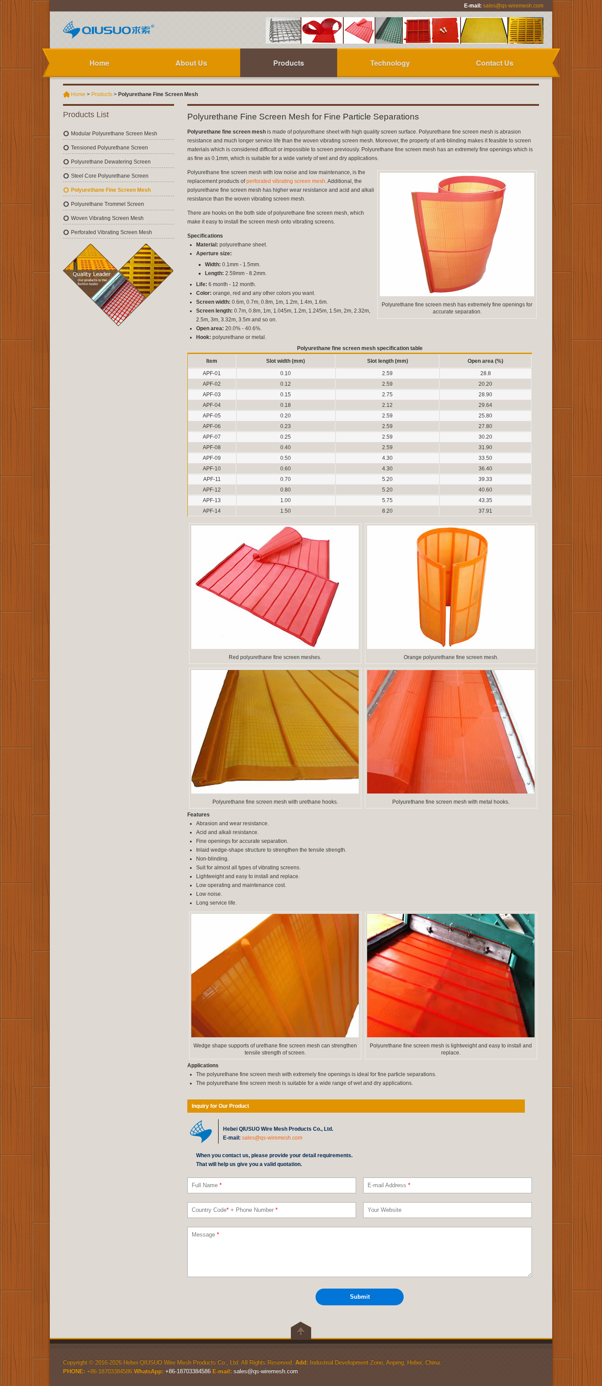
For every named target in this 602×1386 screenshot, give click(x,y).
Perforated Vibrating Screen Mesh (111, 232)
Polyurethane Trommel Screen (107, 204)
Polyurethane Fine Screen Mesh (111, 190)
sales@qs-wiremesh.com (513, 6)
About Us (191, 63)
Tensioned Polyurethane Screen (109, 148)
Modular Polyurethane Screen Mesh (114, 133)
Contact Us (494, 63)
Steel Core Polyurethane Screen (110, 176)
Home (99, 63)
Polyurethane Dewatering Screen (111, 162)
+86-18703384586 (188, 1371)
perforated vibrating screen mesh (285, 181)
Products (288, 63)
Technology (390, 63)
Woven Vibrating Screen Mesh (107, 218)
